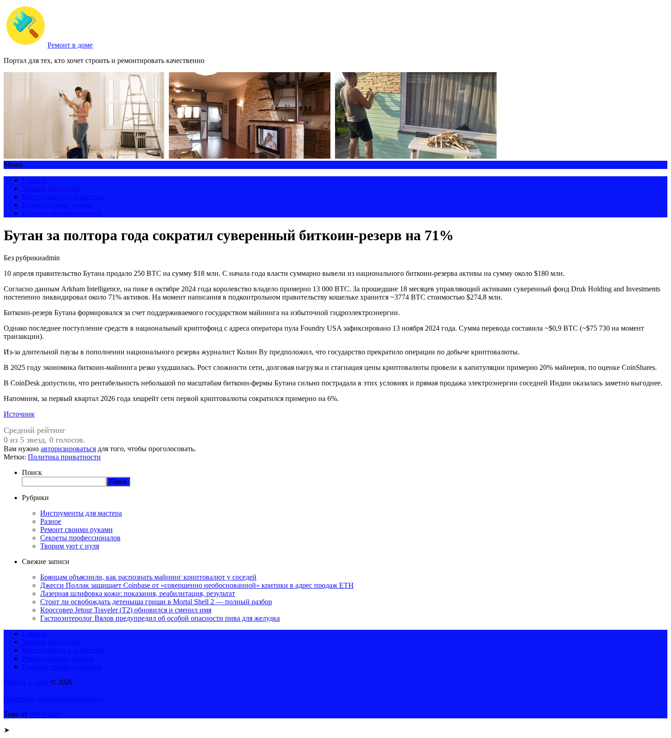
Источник (19, 414)
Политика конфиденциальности (54, 698)
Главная (34, 180)
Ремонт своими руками (58, 205)
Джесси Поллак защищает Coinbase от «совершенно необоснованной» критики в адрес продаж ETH (197, 585)
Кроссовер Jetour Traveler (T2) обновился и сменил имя (125, 610)
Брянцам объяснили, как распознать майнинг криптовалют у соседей (148, 577)
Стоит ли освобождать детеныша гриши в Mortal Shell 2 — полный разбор (156, 602)
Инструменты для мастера (63, 196)
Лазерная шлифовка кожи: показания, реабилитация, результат (137, 593)
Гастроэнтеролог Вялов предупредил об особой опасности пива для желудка (160, 618)
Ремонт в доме (70, 45)
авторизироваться (68, 449)
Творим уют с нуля (51, 188)
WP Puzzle (45, 714)
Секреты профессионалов (62, 213)
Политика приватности (64, 457)
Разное (50, 521)
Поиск (32, 472)
